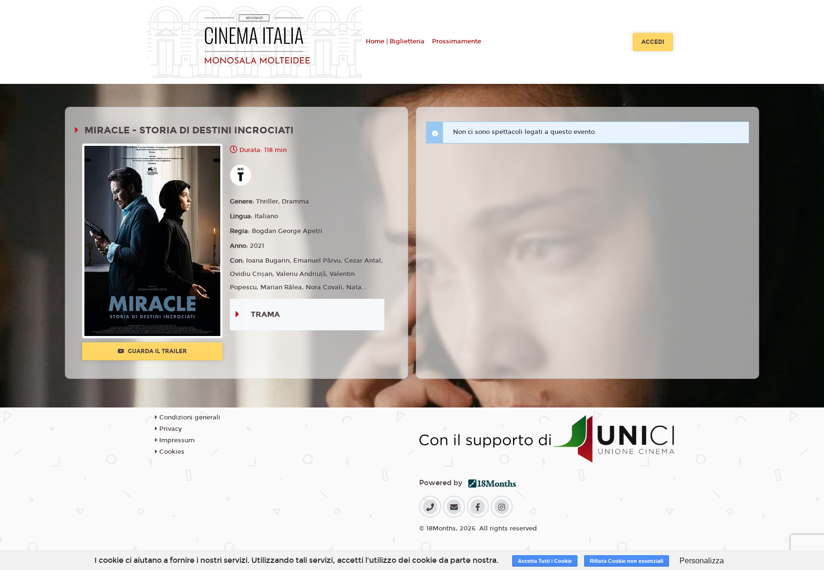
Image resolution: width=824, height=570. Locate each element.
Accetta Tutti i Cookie (545, 561)
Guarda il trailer (156, 351)
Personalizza (702, 561)
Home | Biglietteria (395, 41)
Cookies (171, 452)
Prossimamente (456, 41)
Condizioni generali (188, 417)
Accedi (652, 42)
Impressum (176, 440)
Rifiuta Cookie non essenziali (626, 561)
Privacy (169, 429)
